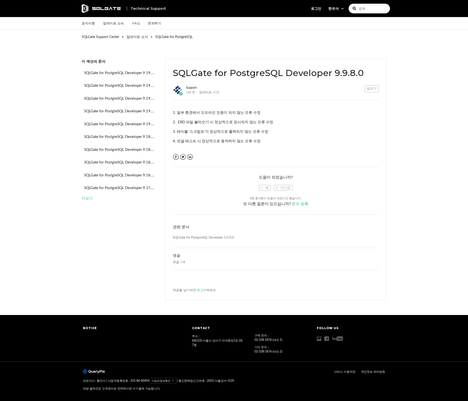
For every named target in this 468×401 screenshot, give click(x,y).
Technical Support (148, 8)
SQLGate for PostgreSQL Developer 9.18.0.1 (120, 162)
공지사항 (88, 23)
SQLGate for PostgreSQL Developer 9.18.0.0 (120, 175)
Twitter (183, 157)
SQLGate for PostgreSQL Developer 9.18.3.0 (120, 137)
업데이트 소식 (113, 23)
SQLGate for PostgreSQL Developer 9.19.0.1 (120, 111)
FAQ (136, 23)
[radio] (265, 188)
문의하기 (154, 23)
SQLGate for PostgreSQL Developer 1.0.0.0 (203, 237)
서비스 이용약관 (345, 371)
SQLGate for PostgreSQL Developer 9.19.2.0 (120, 85)
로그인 (201, 290)
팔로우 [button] (372, 88)
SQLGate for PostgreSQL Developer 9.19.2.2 (120, 73)
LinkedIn (190, 157)
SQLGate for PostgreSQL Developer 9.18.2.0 (120, 150)
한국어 (334, 8)
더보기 (87, 198)
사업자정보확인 (161, 380)
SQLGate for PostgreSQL (174, 37)
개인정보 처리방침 (373, 371)
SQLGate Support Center (100, 37)
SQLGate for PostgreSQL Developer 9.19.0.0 (120, 124)
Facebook (176, 157)
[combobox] (369, 8)
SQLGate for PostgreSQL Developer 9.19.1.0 (120, 98)
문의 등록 (300, 204)
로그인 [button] (316, 8)
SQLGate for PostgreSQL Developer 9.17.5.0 (120, 188)
